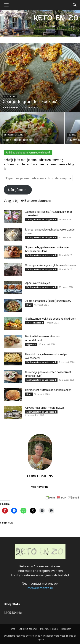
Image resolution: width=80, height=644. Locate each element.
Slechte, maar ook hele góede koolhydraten (50, 318)
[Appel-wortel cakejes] (13, 287)
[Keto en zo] (40, 23)
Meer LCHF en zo (49, 628)
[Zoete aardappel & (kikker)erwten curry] (13, 305)
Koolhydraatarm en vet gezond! (41, 219)
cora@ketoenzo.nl (40, 588)
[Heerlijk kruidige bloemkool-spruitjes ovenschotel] (13, 358)
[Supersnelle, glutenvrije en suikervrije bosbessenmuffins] (13, 252)
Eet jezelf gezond (13, 135)
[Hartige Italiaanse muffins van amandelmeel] (13, 341)
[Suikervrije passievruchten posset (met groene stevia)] (13, 376)
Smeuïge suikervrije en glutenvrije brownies (50, 265)
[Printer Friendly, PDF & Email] (62, 497)
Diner (29, 305)
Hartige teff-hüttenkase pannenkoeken (48, 389)
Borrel (72, 135)
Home (12, 628)
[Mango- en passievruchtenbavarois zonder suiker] (13, 234)
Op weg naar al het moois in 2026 (44, 407)
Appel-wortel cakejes (37, 283)
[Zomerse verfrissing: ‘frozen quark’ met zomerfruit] (13, 216)
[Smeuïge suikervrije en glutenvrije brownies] (13, 269)
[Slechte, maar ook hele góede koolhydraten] (13, 323)
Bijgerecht (10, 96)
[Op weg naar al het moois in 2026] (13, 412)
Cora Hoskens (10, 107)
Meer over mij (40, 486)
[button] (6, 5)
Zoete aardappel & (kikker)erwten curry (48, 300)
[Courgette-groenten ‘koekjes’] (40, 77)
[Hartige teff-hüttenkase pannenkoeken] (13, 394)
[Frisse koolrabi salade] (32, 136)
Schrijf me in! (17, 190)
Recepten (66, 628)
